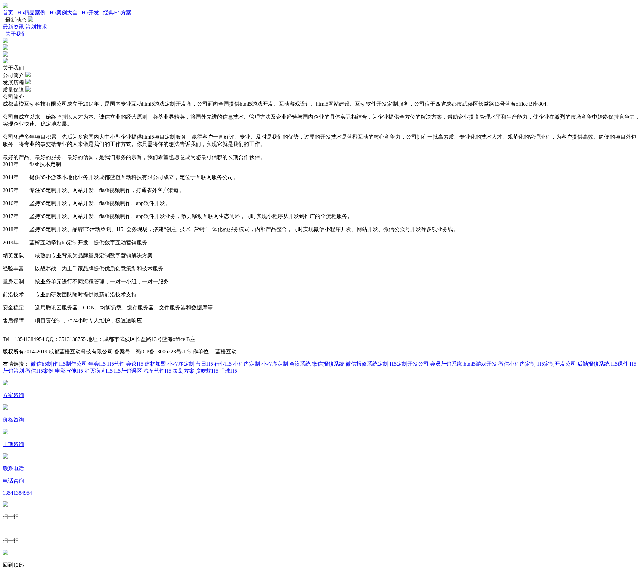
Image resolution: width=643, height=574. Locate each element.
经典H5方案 (115, 12)
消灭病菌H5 (98, 371)
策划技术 (36, 27)
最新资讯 (13, 27)
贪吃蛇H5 (207, 371)
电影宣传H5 (69, 371)
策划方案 (183, 371)
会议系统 (300, 364)
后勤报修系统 (593, 364)
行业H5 (223, 364)
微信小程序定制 (517, 364)
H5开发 (89, 12)
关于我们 (15, 34)
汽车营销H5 (157, 371)
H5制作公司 (73, 364)
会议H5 (134, 364)
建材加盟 (155, 364)
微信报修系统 (328, 364)
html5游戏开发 (480, 364)
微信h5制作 (44, 364)
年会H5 (97, 364)
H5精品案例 (30, 12)
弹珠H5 (228, 371)
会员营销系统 (446, 364)
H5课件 (619, 364)
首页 (8, 12)
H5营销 (116, 364)
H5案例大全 (62, 12)
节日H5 (204, 364)
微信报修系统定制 (367, 364)
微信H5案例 (39, 371)
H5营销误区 (128, 371)
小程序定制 (180, 364)
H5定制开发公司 (409, 364)
